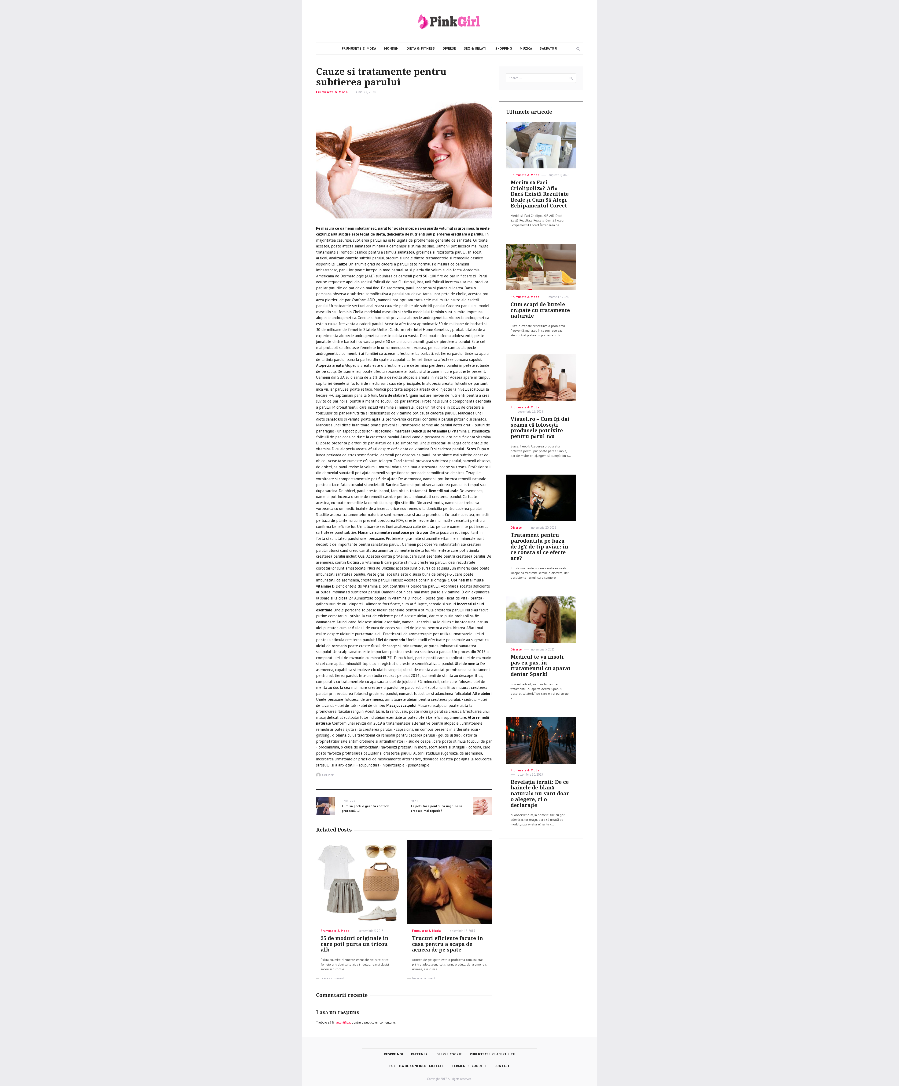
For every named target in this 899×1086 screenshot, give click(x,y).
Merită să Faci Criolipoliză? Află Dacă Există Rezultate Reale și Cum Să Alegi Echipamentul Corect (540, 194)
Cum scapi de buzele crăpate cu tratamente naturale (540, 310)
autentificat (343, 1022)
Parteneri (420, 1054)
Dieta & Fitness (421, 48)
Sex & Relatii (476, 48)
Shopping (503, 48)
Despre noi (393, 1054)
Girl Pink (328, 775)
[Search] (571, 78)
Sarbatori (548, 48)
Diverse (449, 48)
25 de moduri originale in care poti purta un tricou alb (354, 944)
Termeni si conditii (469, 1066)
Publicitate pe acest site (492, 1054)
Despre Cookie (449, 1054)
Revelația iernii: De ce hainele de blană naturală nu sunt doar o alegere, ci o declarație (540, 793)
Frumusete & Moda (359, 48)
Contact (502, 1066)
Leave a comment (332, 978)
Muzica (526, 48)
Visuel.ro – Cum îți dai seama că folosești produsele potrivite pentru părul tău (540, 427)
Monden (391, 48)
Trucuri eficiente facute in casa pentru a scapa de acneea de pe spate (447, 944)
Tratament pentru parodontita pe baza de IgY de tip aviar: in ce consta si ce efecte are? (539, 546)
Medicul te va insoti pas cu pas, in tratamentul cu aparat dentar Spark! (541, 665)
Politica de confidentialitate (416, 1066)
